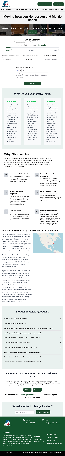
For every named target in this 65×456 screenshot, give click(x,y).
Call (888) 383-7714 (45, 4)
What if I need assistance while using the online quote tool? (23, 352)
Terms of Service (52, 438)
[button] (15, 50)
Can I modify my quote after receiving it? (17, 342)
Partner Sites (8, 452)
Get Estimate (58, 4)
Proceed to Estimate (43, 412)
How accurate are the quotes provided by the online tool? (22, 362)
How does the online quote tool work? (16, 318)
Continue (32, 83)
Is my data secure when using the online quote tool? (20, 347)
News (62, 9)
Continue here (42, 45)
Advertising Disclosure (54, 443)
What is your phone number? (24, 67)
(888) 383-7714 (30, 423)
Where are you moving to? (30, 55)
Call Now (27, 390)
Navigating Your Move (20, 9)
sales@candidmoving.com (31, 395)
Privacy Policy (51, 440)
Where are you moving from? (10, 55)
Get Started (32, 32)
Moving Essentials (6, 9)
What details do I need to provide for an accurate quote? (22, 338)
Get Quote (37, 390)
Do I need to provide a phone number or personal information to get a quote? (28, 328)
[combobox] (12, 59)
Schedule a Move (40, 442)
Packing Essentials (34, 9)
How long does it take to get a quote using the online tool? (22, 333)
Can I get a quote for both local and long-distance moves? (22, 357)
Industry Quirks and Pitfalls (50, 9)
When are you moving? (50, 55)
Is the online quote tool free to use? (15, 323)
